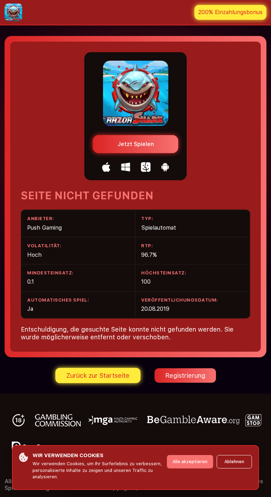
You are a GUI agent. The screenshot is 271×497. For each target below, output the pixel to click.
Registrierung (185, 375)
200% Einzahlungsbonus (230, 12)
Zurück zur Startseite (98, 375)
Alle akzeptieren (190, 461)
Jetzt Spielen (136, 144)
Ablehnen (234, 461)
